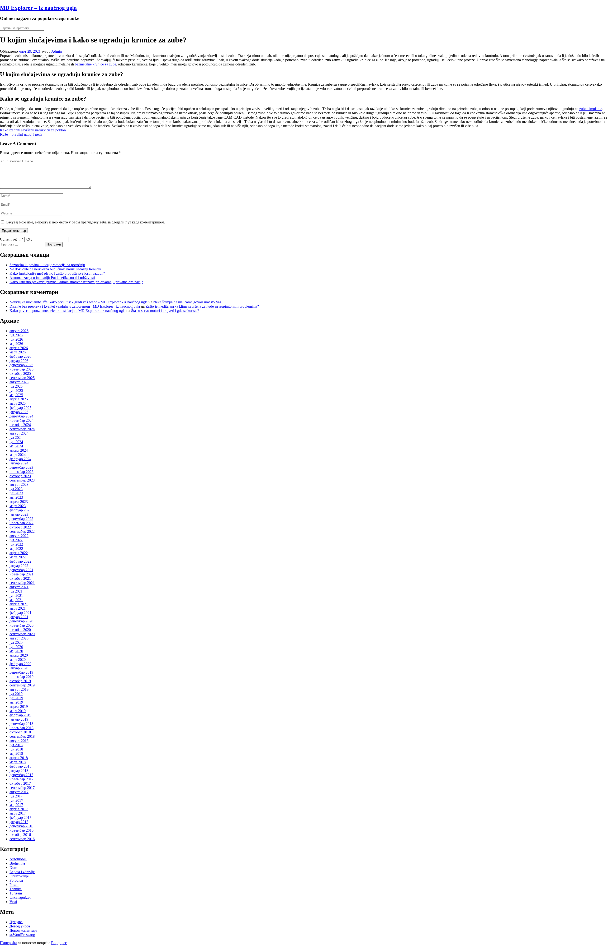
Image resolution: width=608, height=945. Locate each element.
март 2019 (18, 711)
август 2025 (19, 382)
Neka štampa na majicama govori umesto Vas (187, 302)
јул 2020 (16, 642)
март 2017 (18, 813)
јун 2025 (16, 391)
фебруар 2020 (20, 664)
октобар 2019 (20, 681)
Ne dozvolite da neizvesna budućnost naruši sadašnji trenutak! (56, 269)
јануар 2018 (19, 771)
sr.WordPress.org (22, 935)
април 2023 (19, 502)
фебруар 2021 (20, 613)
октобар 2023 (20, 476)
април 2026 (19, 348)
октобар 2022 (20, 527)
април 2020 (19, 655)
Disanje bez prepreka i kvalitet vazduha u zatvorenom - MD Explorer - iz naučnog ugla (75, 306)
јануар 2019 (19, 719)
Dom (13, 868)
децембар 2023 (21, 467)
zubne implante (590, 109)
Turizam (16, 893)
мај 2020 (16, 651)
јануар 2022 (19, 566)
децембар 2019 (21, 672)
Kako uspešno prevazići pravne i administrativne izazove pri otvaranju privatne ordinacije (76, 282)
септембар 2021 (22, 583)
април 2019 (19, 706)
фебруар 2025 (20, 408)
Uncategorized (20, 897)
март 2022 (18, 557)
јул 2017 (16, 796)
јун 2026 (16, 339)
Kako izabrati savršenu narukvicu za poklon (33, 130)
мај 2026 (16, 344)
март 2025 (18, 403)
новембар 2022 (21, 523)
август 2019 (19, 689)
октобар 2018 (20, 732)
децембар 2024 (21, 416)
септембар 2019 (22, 685)
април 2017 (19, 809)
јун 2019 (16, 698)
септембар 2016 (22, 839)
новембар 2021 (21, 574)
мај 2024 (16, 446)
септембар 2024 (22, 429)
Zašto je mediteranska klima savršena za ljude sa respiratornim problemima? (202, 306)
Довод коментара (23, 930)
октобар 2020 (20, 630)
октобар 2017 (20, 783)
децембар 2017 (21, 775)
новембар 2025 (21, 369)
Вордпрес (59, 943)
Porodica (16, 880)
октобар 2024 (20, 425)
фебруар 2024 (20, 459)
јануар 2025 (19, 412)
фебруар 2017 (20, 817)
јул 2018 (16, 745)
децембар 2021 (21, 570)
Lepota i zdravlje (22, 872)
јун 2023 (16, 493)
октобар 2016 (20, 835)
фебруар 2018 (20, 766)
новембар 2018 (21, 728)
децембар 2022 (21, 519)
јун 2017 (16, 800)
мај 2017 (16, 805)
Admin (56, 51)
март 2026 (18, 352)
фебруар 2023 (20, 510)
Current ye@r (12, 239)
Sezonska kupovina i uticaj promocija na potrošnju (47, 265)
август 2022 (19, 536)
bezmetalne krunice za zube (95, 64)
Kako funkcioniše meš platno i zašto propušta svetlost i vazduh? (57, 273)
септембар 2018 (22, 736)
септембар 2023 (22, 480)
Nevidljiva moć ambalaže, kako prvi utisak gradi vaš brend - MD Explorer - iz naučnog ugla (78, 302)
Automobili (18, 859)
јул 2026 (16, 335)
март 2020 (18, 660)
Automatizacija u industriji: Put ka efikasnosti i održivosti (52, 278)
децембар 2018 (21, 724)
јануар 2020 (19, 668)
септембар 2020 (22, 634)
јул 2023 (16, 489)
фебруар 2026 (20, 356)
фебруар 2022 (20, 561)
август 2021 (19, 587)
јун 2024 (16, 442)
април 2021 (19, 604)
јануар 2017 (19, 822)
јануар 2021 (19, 617)
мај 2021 (16, 600)
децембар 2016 (21, 826)
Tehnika (16, 889)
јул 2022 (16, 540)
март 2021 (18, 608)
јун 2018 (16, 749)
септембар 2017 (22, 788)
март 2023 (18, 506)
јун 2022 (16, 544)
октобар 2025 (20, 373)
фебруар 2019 (20, 715)
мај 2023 (16, 497)
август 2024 (19, 433)
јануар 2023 (19, 514)
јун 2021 (16, 595)
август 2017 (19, 792)
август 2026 (19, 331)
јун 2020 (16, 647)
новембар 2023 (21, 472)
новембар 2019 (21, 677)
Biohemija (17, 863)
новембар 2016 (21, 830)
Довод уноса (20, 926)
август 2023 (19, 484)
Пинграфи (8, 943)
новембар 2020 (21, 625)
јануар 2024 (19, 463)
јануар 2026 (19, 361)
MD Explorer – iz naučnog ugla (38, 8)
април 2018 (19, 758)
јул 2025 (16, 386)
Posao (14, 885)
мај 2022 (16, 549)
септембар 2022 (22, 531)
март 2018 (18, 762)
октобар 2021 (20, 578)
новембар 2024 (21, 420)
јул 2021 (16, 591)
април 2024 (19, 450)
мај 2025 (16, 395)
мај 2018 (16, 753)
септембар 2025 (22, 378)
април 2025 (19, 399)
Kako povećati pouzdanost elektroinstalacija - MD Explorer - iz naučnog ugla (67, 311)
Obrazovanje (19, 876)
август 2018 (19, 741)
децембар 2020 (21, 621)
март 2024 (18, 455)
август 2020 (19, 638)
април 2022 (19, 553)
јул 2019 (16, 694)
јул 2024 (16, 437)
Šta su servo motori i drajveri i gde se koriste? (165, 311)
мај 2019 (16, 702)
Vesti (13, 902)
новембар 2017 (21, 779)
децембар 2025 (21, 365)
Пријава (16, 922)
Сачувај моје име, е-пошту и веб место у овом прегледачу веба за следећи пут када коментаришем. (85, 222)
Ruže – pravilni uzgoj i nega (21, 134)
